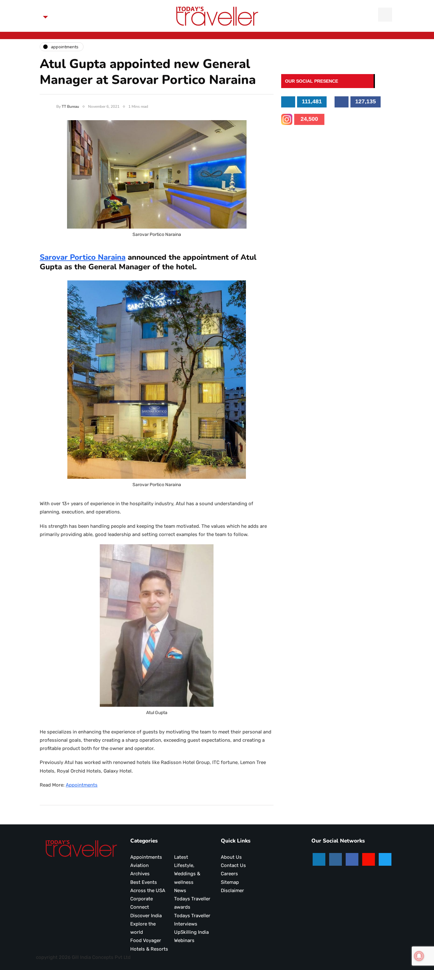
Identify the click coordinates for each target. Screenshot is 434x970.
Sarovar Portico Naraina (82, 257)
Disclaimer (232, 890)
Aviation (139, 865)
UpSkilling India (191, 932)
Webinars (184, 940)
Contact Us (233, 865)
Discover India (146, 915)
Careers (229, 874)
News (180, 890)
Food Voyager (145, 940)
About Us (231, 857)
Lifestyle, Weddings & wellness (187, 874)
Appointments (82, 785)
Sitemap (230, 882)
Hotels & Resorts (149, 949)
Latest (181, 857)
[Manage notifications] (419, 956)
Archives (140, 874)
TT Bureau (70, 106)
